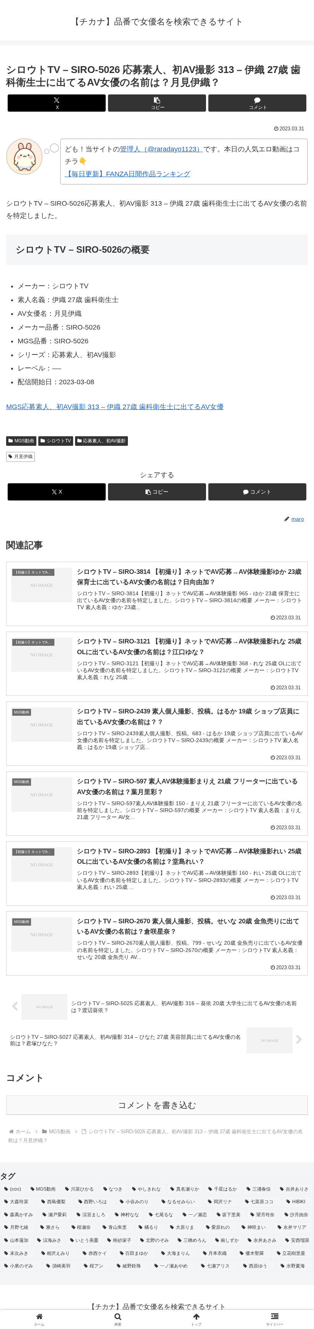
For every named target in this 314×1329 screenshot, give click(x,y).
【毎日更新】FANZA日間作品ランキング (127, 174)
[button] (157, 103)
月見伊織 (23, 456)
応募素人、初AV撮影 (104, 441)
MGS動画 (24, 441)
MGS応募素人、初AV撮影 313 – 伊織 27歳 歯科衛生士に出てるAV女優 (115, 407)
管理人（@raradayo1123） (161, 149)
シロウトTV (59, 441)
